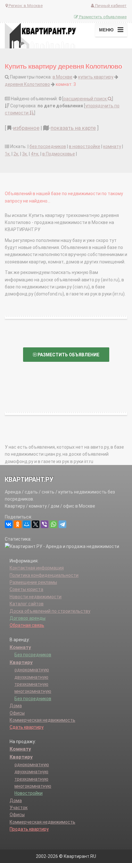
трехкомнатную (31, 684)
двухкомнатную (31, 677)
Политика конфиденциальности (44, 575)
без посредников (47, 146)
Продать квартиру (29, 829)
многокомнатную (32, 691)
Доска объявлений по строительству (50, 611)
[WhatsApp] (53, 524)
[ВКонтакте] (8, 524)
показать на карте (73, 128)
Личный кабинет (110, 5)
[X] (35, 524)
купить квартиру (95, 76)
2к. (16, 153)
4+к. (35, 153)
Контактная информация (37, 567)
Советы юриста (26, 589)
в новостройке (84, 146)
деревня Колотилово (27, 84)
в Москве (62, 76)
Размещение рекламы (33, 582)
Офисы (17, 713)
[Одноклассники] (17, 524)
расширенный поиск (85, 98)
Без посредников (32, 654)
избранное (26, 128)
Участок (19, 807)
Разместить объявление (102, 16)
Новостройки (28, 793)
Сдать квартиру (27, 727)
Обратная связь (27, 625)
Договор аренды (27, 618)
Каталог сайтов (27, 603)
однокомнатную (31, 669)
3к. (25, 153)
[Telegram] (62, 524)
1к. (8, 153)
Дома (16, 705)
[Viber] (44, 524)
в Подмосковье (58, 153)
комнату (112, 146)
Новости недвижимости (36, 596)
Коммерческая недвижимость (42, 720)
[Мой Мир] (26, 524)
